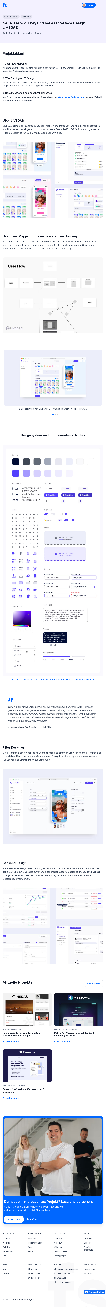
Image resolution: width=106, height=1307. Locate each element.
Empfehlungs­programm (90, 1248)
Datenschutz (89, 1269)
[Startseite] (5, 5)
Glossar (6, 1273)
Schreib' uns (13, 1219)
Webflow (6, 1247)
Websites (58, 1247)
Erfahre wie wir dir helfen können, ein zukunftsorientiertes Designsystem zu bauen (53, 679)
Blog (4, 1269)
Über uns (88, 1238)
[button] (102, 5)
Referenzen (8, 1251)
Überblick (58, 1238)
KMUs (30, 1251)
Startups (32, 1238)
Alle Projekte (93, 983)
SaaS (30, 1247)
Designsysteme (60, 1251)
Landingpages (60, 1256)
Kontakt (6, 1256)
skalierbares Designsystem (71, 97)
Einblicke (87, 1243)
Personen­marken (35, 1243)
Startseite (7, 1238)
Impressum (88, 1273)
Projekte (6, 1243)
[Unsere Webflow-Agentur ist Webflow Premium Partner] (94, 1292)
